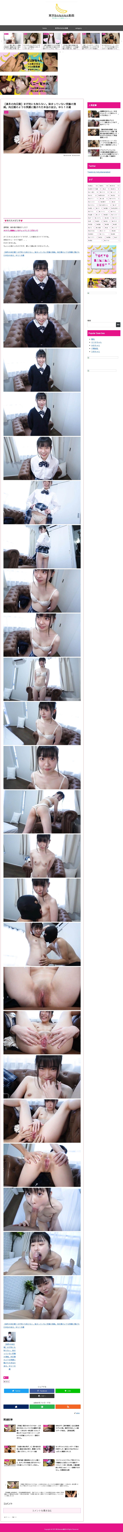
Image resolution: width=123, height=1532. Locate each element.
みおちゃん (95, 345)
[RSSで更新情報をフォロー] (68, 1407)
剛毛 (93, 339)
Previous (1, 41)
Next (122, 41)
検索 (89, 320)
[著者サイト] (16, 1407)
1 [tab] (60, 52)
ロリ (7, 1377)
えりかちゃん (96, 342)
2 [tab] (63, 52)
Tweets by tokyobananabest (98, 172)
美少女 (7, 1381)
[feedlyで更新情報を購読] (42, 1407)
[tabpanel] (12, 41)
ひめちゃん (95, 351)
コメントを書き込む (42, 1510)
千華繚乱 (94, 348)
